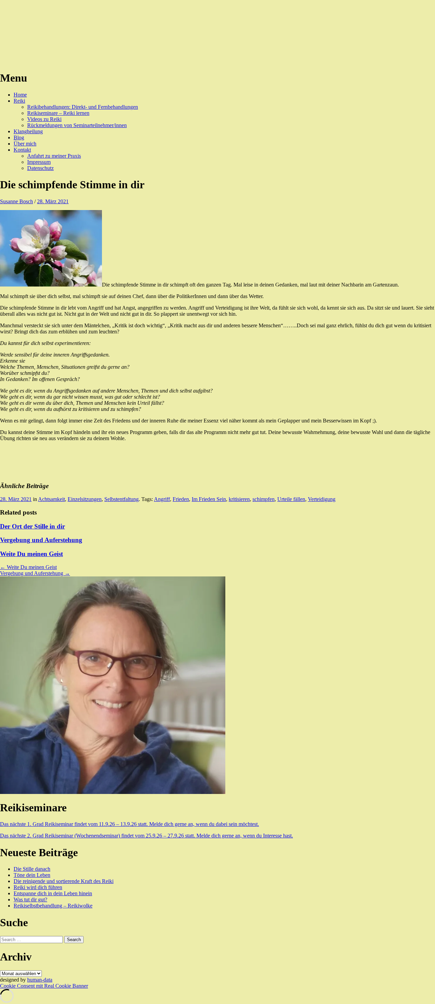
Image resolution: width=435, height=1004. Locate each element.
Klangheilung (28, 131)
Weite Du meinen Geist (31, 553)
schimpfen (264, 499)
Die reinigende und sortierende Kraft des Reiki (64, 881)
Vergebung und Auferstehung (41, 539)
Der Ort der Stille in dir (32, 526)
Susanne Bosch (16, 201)
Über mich (25, 143)
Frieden (181, 499)
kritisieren (239, 499)
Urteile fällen (291, 499)
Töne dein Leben (32, 875)
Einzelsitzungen (85, 499)
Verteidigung (321, 499)
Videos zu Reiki (44, 119)
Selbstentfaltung (121, 499)
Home (20, 95)
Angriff (162, 499)
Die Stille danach (32, 869)
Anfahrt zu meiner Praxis (54, 156)
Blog (19, 137)
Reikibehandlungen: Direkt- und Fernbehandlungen (82, 107)
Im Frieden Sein (209, 499)
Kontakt (22, 150)
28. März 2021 (53, 201)
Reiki (19, 101)
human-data (39, 980)
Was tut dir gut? (30, 899)
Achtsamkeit (51, 499)
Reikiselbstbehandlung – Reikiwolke (53, 905)
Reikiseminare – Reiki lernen (58, 113)
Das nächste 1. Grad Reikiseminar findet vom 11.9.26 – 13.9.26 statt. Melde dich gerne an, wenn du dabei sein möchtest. (129, 824)
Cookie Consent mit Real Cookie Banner (44, 986)
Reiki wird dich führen (38, 887)
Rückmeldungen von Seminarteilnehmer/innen (77, 125)
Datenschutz (40, 168)
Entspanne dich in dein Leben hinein (53, 893)
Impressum (39, 162)
